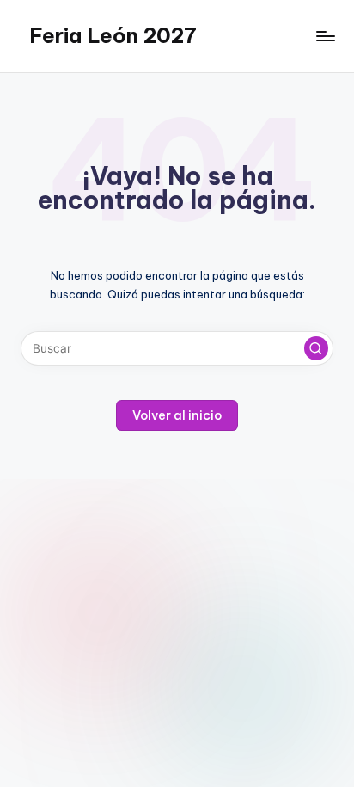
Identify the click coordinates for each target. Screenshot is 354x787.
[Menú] (324, 35)
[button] (316, 348)
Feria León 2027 (113, 35)
